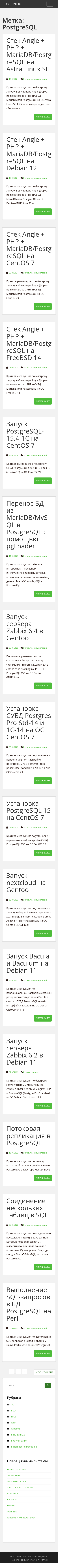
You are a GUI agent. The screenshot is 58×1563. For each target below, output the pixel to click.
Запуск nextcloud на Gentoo (26, 882)
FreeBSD (11, 1505)
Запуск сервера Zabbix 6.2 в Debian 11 (24, 1051)
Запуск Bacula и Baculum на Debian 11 (27, 963)
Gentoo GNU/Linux (16, 1481)
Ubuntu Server (14, 1475)
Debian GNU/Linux (16, 1469)
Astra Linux (12, 1493)
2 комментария (30, 1072)
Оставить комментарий (35, 79)
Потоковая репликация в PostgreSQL (28, 1135)
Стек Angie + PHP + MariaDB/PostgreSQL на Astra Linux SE (29, 54)
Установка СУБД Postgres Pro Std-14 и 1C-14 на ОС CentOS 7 (28, 722)
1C (12, 1404)
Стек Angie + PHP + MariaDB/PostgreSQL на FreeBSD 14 (29, 343)
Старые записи (44, 1372)
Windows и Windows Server (21, 1517)
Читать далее (43, 116)
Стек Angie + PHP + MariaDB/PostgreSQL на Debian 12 (29, 153)
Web (13, 1422)
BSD (13, 1410)
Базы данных (18, 1434)
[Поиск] (48, 1385)
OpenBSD (12, 1511)
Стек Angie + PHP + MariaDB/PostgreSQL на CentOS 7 (29, 248)
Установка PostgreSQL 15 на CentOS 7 (28, 810)
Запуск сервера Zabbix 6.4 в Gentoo (24, 627)
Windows (15, 1428)
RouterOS (12, 1499)
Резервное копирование (24, 1446)
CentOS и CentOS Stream (20, 1487)
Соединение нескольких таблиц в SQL (27, 1207)
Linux (13, 1416)
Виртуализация (19, 1440)
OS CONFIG (13, 4)
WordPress (42, 1560)
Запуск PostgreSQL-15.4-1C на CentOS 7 (25, 434)
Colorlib (21, 1560)
